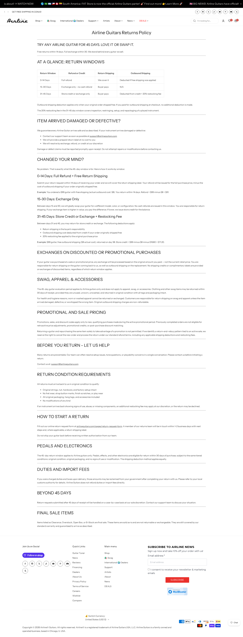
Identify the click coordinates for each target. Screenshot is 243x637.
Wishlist (76, 595)
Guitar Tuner (78, 553)
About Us (77, 576)
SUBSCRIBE (177, 580)
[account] (223, 21)
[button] (4, 11)
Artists (107, 572)
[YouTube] (220, 12)
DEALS (107, 586)
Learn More (156, 3)
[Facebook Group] (237, 12)
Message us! (31, 12)
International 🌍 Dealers (116, 562)
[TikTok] (214, 12)
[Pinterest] (225, 12)
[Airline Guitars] (17, 21)
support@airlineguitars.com (103, 136)
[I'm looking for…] (194, 21)
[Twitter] (208, 12)
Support (108, 567)
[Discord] (231, 12)
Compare (77, 600)
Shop (107, 553)
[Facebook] (197, 12)
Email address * (156, 555)
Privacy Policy (79, 581)
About (107, 576)
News (75, 558)
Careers (76, 591)
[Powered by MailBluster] (177, 591)
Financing (77, 567)
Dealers (76, 572)
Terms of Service (80, 586)
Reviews (76, 562)
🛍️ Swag (108, 558)
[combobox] (205, 21)
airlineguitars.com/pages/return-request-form (99, 426)
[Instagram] (203, 12)
